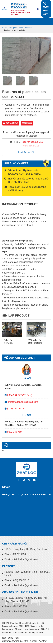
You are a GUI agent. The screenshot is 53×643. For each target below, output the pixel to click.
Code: (5, 97)
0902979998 (27, 123)
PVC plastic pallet (16, 28)
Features (28, 28)
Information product (20, 204)
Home (4, 28)
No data (6, 450)
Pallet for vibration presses (8, 343)
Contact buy (11, 123)
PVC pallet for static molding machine (35, 343)
